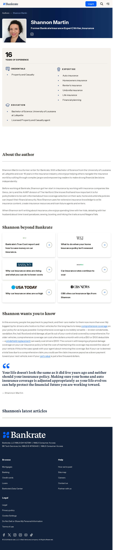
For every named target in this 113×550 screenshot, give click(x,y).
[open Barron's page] (28, 269)
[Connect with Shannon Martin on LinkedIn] (32, 34)
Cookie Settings (9, 515)
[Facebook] (4, 535)
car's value (45, 356)
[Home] (12, 3)
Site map (62, 472)
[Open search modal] (102, 4)
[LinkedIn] (20, 535)
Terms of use (8, 526)
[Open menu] (108, 4)
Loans (4, 483)
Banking (5, 472)
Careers (61, 477)
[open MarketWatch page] (84, 269)
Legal (4, 505)
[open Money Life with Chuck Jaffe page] (28, 245)
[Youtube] (26, 535)
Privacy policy (8, 510)
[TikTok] (31, 535)
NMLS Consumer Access (44, 443)
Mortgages (7, 467)
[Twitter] (9, 535)
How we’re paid (65, 467)
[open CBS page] (84, 292)
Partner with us (64, 488)
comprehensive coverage (94, 326)
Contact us (63, 483)
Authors (5, 13)
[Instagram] (15, 535)
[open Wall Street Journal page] (84, 245)
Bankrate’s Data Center (12, 488)
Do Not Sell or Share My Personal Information (22, 521)
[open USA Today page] (28, 292)
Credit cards (7, 477)
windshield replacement (18, 341)
